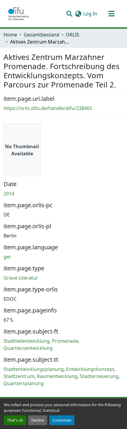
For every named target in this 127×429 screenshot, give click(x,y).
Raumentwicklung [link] (57, 376)
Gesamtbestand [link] (41, 34)
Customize (62, 420)
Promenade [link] (65, 341)
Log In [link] (90, 13)
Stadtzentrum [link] (19, 376)
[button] (18, 13)
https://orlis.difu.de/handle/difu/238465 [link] (48, 108)
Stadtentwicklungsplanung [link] (34, 369)
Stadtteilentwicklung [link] (27, 341)
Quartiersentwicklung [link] (28, 348)
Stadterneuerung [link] (99, 376)
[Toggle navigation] (111, 13)
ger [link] (7, 256)
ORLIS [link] (72, 34)
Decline (37, 420)
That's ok (15, 420)
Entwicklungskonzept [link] (90, 369)
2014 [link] (9, 193)
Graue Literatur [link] (21, 278)
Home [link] (10, 34)
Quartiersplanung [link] (24, 383)
